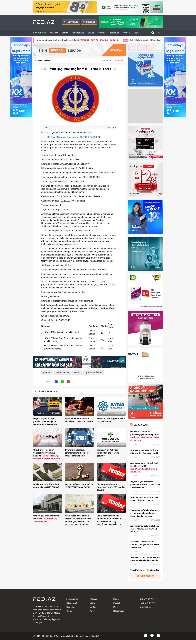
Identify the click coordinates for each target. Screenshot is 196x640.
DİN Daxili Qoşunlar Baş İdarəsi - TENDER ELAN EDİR (74, 137)
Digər (136, 32)
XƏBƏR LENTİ (141, 424)
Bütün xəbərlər (145, 576)
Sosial (91, 32)
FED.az (45, 141)
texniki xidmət (62, 372)
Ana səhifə (106, 60)
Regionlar (114, 32)
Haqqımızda (118, 610)
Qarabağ (90, 21)
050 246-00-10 (147, 602)
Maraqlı (101, 32)
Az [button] (159, 32)
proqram (47, 372)
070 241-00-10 (147, 598)
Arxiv (92, 610)
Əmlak (126, 32)
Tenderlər (119, 60)
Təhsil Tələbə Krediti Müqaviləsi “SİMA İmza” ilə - (130, 40)
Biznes (65, 32)
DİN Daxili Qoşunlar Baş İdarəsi (88, 372)
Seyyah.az (73, 21)
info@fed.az (145, 606)
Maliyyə (54, 32)
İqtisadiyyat (78, 32)
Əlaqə (69, 610)
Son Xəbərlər (39, 32)
